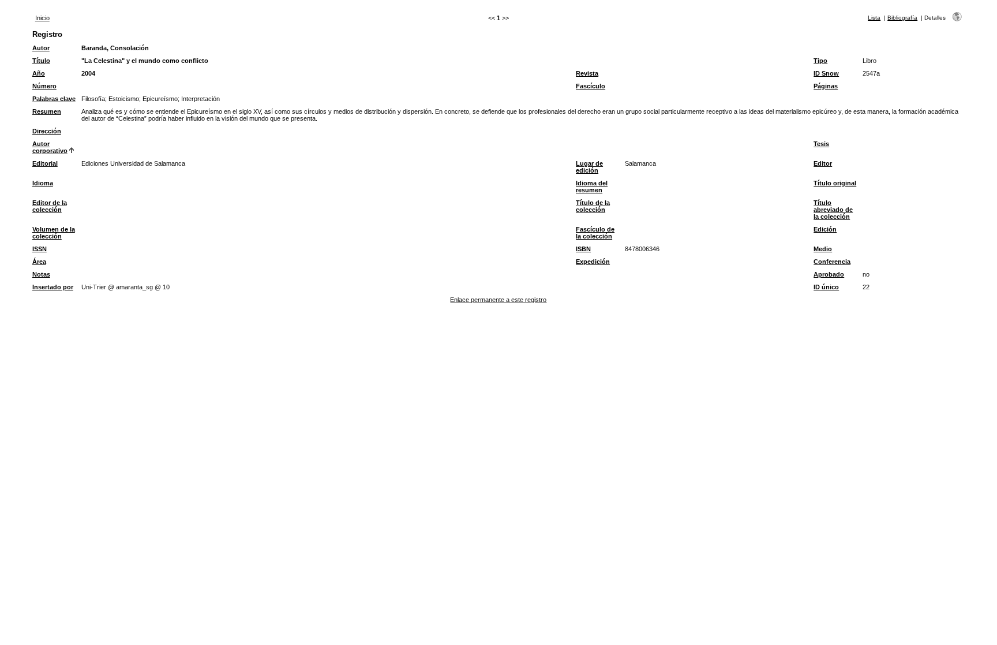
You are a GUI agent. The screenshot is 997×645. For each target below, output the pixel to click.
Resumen (46, 111)
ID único (826, 287)
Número (44, 86)
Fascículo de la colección (595, 233)
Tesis (821, 143)
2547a (871, 73)
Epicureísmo (160, 98)
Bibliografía (902, 17)
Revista (587, 73)
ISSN (39, 248)
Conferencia (832, 261)
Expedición (593, 261)
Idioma (42, 183)
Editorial (45, 163)
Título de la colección (593, 206)
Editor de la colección (49, 206)
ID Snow (826, 73)
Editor (823, 163)
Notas (41, 274)
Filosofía (93, 98)
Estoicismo (123, 98)
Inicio (42, 17)
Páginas (826, 86)
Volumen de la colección (53, 233)
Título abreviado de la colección (833, 209)
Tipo (820, 60)
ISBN (583, 248)
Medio (823, 248)
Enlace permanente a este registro (498, 299)
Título (41, 60)
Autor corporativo (50, 147)
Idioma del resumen (592, 186)
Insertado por (52, 287)
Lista (874, 17)
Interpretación (200, 98)
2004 (88, 73)
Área (39, 261)
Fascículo (590, 86)
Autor (41, 47)
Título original (835, 183)
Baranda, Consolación (115, 47)
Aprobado (829, 274)
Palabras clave (54, 98)
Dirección (46, 131)
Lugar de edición (589, 167)
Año (38, 73)
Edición (825, 229)
